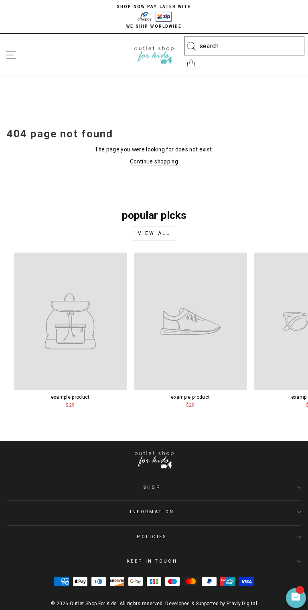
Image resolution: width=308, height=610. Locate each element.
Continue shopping (154, 161)
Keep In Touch (152, 561)
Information (152, 511)
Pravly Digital (242, 603)
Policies (152, 536)
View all (154, 233)
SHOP (152, 487)
